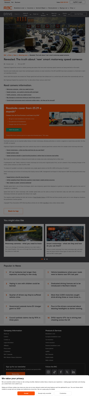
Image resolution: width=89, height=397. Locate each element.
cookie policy (45, 389)
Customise (63, 393)
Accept (26, 393)
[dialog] (44, 386)
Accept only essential (44, 393)
